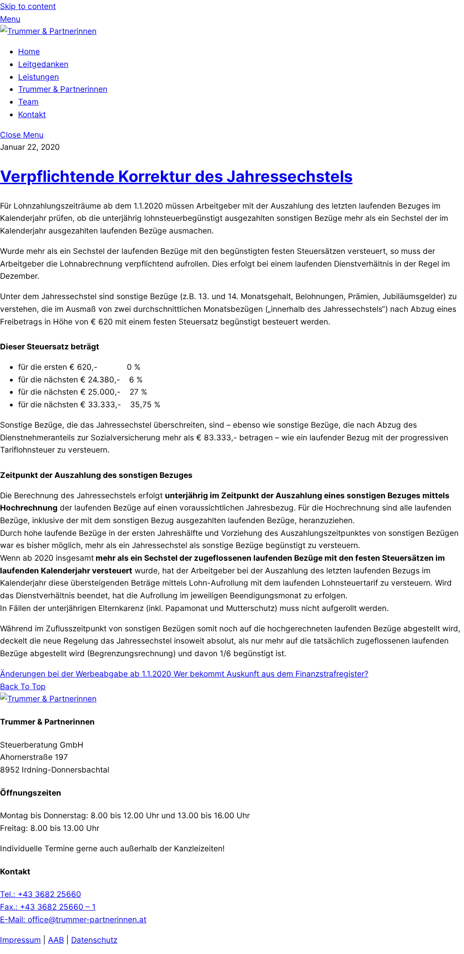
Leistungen (38, 76)
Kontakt (32, 114)
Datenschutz (94, 939)
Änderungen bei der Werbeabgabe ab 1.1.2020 (85, 673)
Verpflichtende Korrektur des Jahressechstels (176, 176)
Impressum (20, 939)
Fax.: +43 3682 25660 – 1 (48, 906)
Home (29, 51)
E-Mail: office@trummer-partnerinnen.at (73, 919)
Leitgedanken (43, 64)
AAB (56, 939)
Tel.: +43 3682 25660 (40, 894)
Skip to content (28, 6)
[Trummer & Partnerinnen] (48, 31)
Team (28, 101)
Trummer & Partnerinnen (62, 89)
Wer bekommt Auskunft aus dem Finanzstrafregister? (269, 673)
